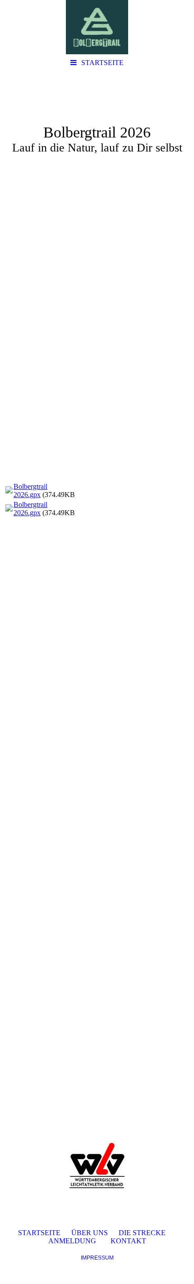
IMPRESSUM (97, 1258)
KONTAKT (128, 1241)
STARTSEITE (102, 62)
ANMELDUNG (72, 1241)
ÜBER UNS (89, 1233)
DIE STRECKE (142, 1233)
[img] (97, 27)
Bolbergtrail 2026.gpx (30, 490)
